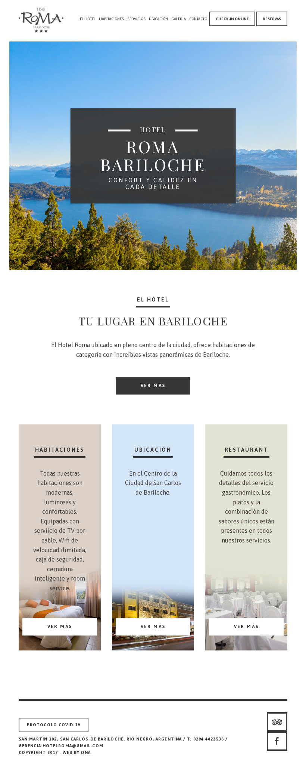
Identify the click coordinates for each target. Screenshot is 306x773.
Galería (178, 19)
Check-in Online (232, 19)
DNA (85, 752)
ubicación (158, 19)
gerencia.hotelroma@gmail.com (61, 745)
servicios (136, 19)
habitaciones (111, 19)
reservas (272, 19)
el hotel (88, 19)
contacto (198, 19)
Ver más (153, 385)
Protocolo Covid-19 (53, 725)
